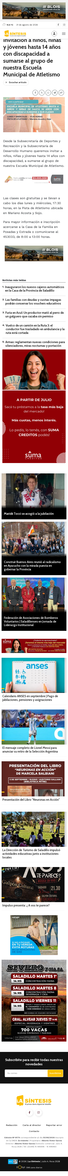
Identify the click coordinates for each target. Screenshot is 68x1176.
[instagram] (64, 24)
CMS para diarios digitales (34, 1168)
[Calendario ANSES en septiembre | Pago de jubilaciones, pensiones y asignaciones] (34, 675)
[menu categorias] (64, 33)
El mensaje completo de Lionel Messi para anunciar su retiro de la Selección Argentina (30, 749)
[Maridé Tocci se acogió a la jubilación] (34, 490)
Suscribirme (55, 1073)
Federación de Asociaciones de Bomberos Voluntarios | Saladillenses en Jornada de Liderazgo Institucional (31, 621)
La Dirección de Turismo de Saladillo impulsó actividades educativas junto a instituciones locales (31, 853)
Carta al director (32, 1125)
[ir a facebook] (29, 1112)
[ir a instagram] (38, 1112)
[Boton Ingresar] (54, 33)
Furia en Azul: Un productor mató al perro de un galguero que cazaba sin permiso (34, 314)
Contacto (34, 1131)
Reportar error (54, 1125)
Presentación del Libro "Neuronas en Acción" (31, 799)
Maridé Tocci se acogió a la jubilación (29, 514)
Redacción (11, 1125)
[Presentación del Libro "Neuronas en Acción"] (33, 778)
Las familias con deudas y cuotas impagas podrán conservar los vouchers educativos (33, 301)
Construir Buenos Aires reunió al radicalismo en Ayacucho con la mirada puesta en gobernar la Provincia (32, 565)
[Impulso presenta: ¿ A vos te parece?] (33, 884)
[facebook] (58, 24)
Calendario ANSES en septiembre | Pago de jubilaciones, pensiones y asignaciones (30, 698)
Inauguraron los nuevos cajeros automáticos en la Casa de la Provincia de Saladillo (34, 289)
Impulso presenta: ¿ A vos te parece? (25, 905)
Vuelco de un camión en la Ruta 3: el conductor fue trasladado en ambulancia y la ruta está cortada (35, 329)
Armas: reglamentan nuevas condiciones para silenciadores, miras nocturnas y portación (35, 344)
